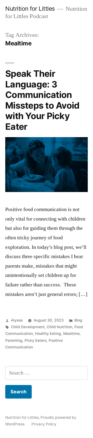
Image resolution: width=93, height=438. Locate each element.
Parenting (13, 340)
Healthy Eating (48, 333)
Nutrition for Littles (30, 8)
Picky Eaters (35, 340)
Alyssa (17, 320)
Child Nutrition (59, 327)
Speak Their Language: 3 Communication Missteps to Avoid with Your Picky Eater (42, 100)
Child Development (28, 327)
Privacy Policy (44, 424)
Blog (78, 320)
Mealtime (71, 333)
